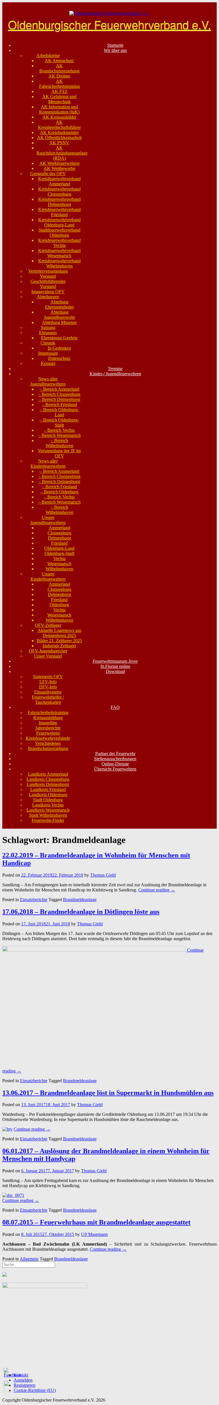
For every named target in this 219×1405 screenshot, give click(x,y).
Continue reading (156, 889)
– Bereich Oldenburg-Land (59, 412)
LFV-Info (48, 681)
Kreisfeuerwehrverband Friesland (59, 212)
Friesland (59, 543)
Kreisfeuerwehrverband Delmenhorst (59, 202)
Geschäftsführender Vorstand (48, 284)
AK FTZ (59, 91)
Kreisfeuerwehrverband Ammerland (59, 181)
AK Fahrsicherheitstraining (59, 84)
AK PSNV (59, 142)
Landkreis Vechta (48, 804)
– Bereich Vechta (59, 430)
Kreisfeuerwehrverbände (48, 738)
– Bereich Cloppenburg (59, 394)
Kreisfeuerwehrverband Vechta (59, 243)
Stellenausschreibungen (115, 758)
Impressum (48, 353)
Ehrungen (48, 332)
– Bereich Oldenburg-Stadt (59, 422)
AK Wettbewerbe (59, 168)
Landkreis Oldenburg (48, 794)
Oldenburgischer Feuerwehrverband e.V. (109, 24)
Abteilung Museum (59, 322)
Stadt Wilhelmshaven (48, 815)
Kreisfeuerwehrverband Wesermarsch (59, 253)
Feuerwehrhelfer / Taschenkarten (48, 700)
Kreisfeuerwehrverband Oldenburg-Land (59, 222)
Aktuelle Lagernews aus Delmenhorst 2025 (59, 633)
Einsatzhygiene (48, 692)
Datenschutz (59, 358)
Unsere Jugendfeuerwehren (48, 520)
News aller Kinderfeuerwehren (48, 464)
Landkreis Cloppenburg (48, 779)
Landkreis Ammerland (48, 774)
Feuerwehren (48, 733)
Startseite (115, 45)
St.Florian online (115, 666)
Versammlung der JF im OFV (59, 453)
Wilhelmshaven (59, 568)
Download (115, 671)
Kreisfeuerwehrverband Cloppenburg (59, 191)
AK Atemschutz (59, 60)
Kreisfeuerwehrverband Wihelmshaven (59, 263)
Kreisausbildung (48, 717)
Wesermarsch (59, 563)
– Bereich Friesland (59, 404)
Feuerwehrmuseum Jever (115, 661)
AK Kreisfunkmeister (59, 132)
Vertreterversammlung (48, 271)
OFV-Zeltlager (48, 625)
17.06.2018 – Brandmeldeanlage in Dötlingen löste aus (80, 911)
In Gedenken (59, 348)
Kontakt (48, 363)
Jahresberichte (48, 727)
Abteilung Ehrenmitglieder (59, 304)
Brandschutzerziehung (48, 748)
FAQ (115, 707)
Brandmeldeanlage (80, 899)
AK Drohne (59, 76)
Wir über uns (115, 50)
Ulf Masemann (94, 1234)
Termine (115, 368)
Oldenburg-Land (59, 548)
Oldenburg (59, 604)
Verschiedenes (48, 743)
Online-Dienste (115, 763)
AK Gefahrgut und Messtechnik (59, 99)
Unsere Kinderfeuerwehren (48, 576)
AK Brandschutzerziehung (59, 68)
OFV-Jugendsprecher (48, 650)
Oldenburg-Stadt (59, 553)
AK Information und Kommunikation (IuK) (59, 109)
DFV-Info (48, 686)
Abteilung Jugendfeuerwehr (59, 315)
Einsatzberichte (33, 899)
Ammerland (59, 527)
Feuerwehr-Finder (48, 820)
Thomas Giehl (103, 875)
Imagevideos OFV (48, 291)
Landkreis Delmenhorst (48, 784)
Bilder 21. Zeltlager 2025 (59, 640)
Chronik (47, 342)
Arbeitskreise (48, 55)
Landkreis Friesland (48, 789)
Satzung (48, 327)
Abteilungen (48, 296)
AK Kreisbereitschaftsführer (59, 125)
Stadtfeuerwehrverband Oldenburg (59, 233)
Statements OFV (48, 676)
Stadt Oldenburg (48, 799)
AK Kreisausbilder (59, 117)
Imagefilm (48, 722)
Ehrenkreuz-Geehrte (59, 337)
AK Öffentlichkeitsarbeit (59, 137)
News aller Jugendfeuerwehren (48, 381)
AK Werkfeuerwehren (59, 163)
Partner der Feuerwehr (115, 753)
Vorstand (48, 276)
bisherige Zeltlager (59, 645)
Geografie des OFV (48, 173)
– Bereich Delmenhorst (59, 399)
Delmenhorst (59, 538)
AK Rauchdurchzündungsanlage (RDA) (62, 153)
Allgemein (29, 1258)
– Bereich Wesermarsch (59, 435)
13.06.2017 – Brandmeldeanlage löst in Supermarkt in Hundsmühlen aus (108, 1092)
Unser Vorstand (48, 656)
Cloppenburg (59, 532)
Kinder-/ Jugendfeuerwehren (115, 373)
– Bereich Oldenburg (59, 491)
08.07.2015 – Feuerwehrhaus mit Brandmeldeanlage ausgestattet (96, 1222)
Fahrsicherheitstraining (48, 712)
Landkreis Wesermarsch (48, 810)
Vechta (59, 558)
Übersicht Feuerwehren (115, 769)
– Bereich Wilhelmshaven (59, 443)
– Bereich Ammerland (59, 389)
